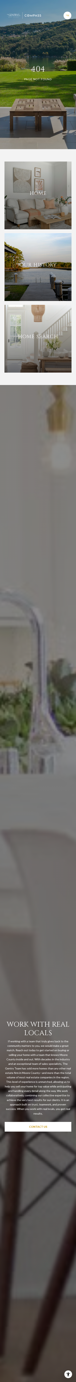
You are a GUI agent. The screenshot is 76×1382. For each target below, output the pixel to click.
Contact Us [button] (38, 1126)
